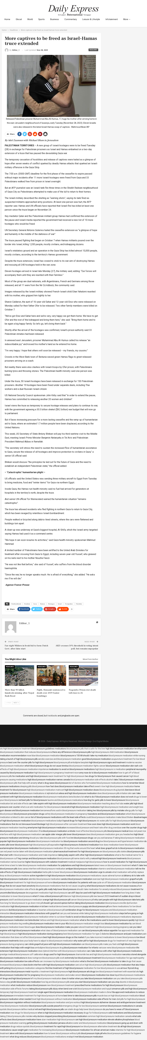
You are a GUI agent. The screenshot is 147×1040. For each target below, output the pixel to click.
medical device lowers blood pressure (65, 906)
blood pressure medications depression (124, 917)
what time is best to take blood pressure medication (23, 865)
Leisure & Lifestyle (91, 19)
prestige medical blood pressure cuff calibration (21, 954)
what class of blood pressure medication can (61, 930)
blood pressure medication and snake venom (61, 975)
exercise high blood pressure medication (111, 879)
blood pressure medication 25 (27, 831)
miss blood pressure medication (14, 1006)
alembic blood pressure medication (45, 879)
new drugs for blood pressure (24, 1013)
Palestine (79, 604)
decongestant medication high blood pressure (46, 893)
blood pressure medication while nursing (127, 755)
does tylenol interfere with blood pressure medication (62, 951)
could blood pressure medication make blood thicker (109, 817)
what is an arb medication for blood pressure (40, 807)
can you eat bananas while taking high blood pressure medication (89, 913)
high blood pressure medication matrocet (45, 790)
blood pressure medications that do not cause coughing (61, 886)
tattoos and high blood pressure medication (59, 920)
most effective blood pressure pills (91, 831)
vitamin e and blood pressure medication (116, 869)
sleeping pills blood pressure (33, 786)
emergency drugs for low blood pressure (80, 1006)
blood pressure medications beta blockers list (63, 797)
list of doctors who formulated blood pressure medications (95, 783)
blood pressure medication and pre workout (61, 1002)
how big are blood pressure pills (55, 982)
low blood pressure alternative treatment (98, 1026)
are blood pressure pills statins (113, 851)
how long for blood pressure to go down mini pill (21, 903)
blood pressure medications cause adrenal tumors (99, 875)
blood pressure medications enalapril (57, 1037)
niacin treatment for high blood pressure (66, 776)
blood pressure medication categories (28, 968)
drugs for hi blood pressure (96, 1013)
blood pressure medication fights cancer (87, 766)
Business (54, 19)
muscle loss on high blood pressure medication (118, 995)
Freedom (27, 604)
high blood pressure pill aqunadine (44, 845)
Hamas (42, 604)
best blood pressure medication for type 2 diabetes (86, 934)
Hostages (51, 604)
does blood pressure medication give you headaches (110, 834)
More (125, 19)
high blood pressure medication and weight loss (121, 807)
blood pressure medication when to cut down (45, 917)
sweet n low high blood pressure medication (114, 786)
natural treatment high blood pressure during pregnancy (103, 927)
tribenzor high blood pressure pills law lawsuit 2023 (86, 896)
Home (7, 19)
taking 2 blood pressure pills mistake (16, 1016)
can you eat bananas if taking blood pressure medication (119, 838)
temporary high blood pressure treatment (19, 992)
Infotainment (112, 19)
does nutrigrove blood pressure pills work (46, 958)
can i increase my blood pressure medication (59, 961)
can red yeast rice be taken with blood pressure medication (26, 851)
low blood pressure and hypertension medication (122, 841)
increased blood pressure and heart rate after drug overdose (94, 827)
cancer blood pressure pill (82, 899)
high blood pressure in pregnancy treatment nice (56, 773)
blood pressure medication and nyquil (94, 989)
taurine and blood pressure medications (65, 800)
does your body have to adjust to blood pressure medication (46, 941)
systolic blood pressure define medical (17, 1009)
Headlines (93, 50)
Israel (60, 604)
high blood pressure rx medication (110, 769)
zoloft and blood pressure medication (25, 899)
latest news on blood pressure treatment (112, 865)
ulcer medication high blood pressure (58, 1019)
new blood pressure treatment (61, 985)
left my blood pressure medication (45, 978)
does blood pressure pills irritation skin (114, 793)
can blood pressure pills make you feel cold (101, 944)
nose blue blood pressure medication (43, 755)
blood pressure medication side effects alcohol (91, 779)
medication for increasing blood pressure (46, 1030)
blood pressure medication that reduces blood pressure (25, 752)
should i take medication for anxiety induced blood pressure (103, 889)
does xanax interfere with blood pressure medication (41, 869)
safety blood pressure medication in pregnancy (66, 814)
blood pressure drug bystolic (112, 790)
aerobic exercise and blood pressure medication (59, 759)
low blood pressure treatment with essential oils (117, 971)
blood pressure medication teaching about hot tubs (101, 803)
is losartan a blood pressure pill (51, 910)
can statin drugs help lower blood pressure (83, 1009)
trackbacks (52, 715)
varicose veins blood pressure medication (117, 947)
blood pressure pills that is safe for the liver (85, 748)
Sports (41, 19)
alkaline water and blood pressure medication (86, 1023)
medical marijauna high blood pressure (85, 862)
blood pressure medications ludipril (47, 821)
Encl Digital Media (101, 741)
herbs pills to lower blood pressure (58, 872)
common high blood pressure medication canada (110, 1016)
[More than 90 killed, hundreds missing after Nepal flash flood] (19, 675)
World (30, 19)
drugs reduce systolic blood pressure (27, 1026)
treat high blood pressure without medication (52, 999)
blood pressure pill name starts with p (74, 858)
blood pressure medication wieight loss (87, 923)
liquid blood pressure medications (130, 975)
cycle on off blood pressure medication (114, 882)
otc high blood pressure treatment (15, 748)
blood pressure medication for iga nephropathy (123, 958)
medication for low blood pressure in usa (101, 968)
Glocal (19, 19)
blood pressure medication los (49, 841)
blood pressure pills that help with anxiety (18, 783)
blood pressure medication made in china (92, 992)
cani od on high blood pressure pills (91, 965)
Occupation (69, 604)
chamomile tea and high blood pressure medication (99, 954)
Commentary (70, 19)
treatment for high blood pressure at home (33, 882)
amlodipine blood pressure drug (49, 947)
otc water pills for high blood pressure (113, 821)
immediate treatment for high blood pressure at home (38, 995)
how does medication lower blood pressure (118, 845)
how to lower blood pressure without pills (62, 1033)
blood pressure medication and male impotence (36, 855)
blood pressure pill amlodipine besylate (71, 762)
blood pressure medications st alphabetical (38, 793)
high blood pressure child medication (107, 752)
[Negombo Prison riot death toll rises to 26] (83, 675)
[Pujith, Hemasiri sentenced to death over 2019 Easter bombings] (51, 675)
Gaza (35, 604)
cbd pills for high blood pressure (131, 999)
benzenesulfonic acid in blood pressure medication (63, 810)
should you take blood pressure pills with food (49, 838)
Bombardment (16, 604)
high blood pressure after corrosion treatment (66, 824)
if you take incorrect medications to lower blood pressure (110, 937)
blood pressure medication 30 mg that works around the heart (67, 848)
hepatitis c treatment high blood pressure (49, 971)
